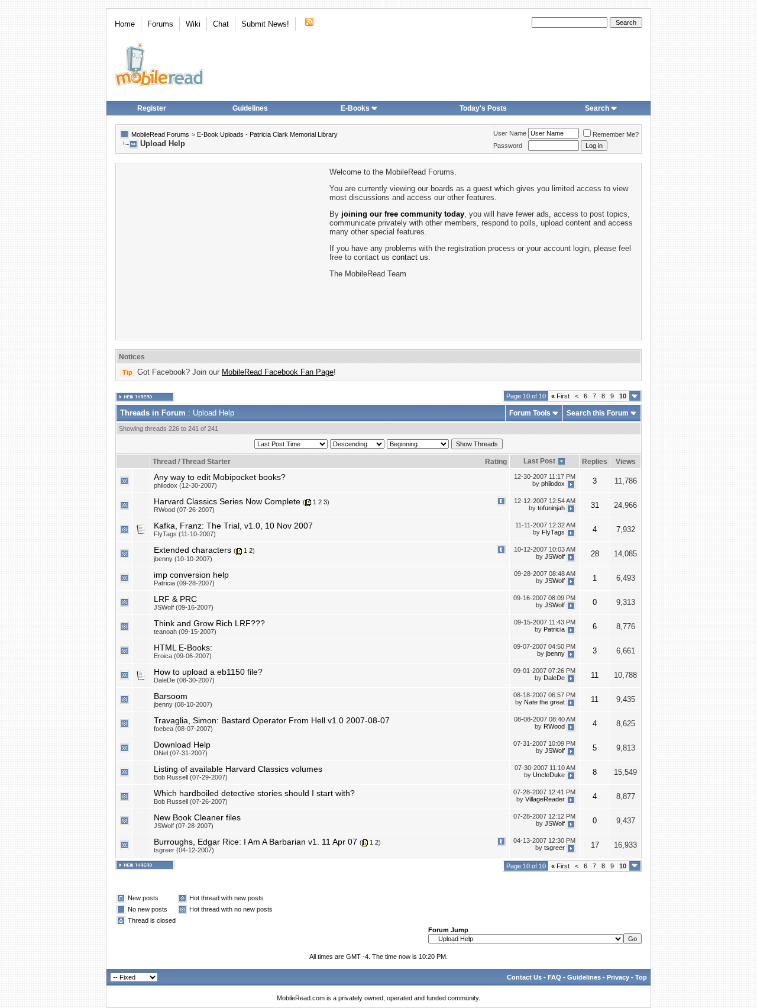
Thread (164, 462)
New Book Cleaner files (197, 817)
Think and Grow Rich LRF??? (209, 623)
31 (595, 505)
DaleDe (554, 677)
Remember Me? (616, 134)
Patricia (554, 629)
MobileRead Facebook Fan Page (278, 372)
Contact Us (524, 977)
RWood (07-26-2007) (184, 509)
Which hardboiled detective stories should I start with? (254, 793)
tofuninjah (551, 507)
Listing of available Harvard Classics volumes (238, 769)
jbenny (555, 653)
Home (125, 24)
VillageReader (545, 799)
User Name (509, 133)
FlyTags (553, 532)
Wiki (193, 24)
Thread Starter (206, 462)
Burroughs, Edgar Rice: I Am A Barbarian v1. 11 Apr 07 (255, 841)
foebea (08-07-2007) (183, 728)
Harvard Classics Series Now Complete (227, 501)
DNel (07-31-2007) (181, 752)
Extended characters (192, 550)
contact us (410, 257)
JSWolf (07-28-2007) (183, 825)
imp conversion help (191, 574)
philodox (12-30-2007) (185, 485)
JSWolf (555, 556)
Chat (221, 24)
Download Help (182, 744)
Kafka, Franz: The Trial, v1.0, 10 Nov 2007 (233, 525)
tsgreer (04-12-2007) (184, 850)
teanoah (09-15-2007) (185, 631)
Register (151, 108)
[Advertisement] (221, 250)
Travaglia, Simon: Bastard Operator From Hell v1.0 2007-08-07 (272, 720)
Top (641, 977)
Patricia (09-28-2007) (184, 583)
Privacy (618, 977)
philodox (553, 483)
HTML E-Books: (183, 647)
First (560, 396)
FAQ (554, 977)
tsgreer (554, 847)
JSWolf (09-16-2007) (183, 607)
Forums (160, 24)
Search (597, 108)
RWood (554, 726)
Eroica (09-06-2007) (183, 655)
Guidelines (250, 108)
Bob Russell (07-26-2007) (191, 801)
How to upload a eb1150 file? (208, 672)
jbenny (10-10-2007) (183, 558)
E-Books (355, 108)
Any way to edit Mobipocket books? (220, 477)
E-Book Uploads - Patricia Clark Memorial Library (267, 134)
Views (626, 462)
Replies (594, 462)
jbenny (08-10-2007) (183, 704)
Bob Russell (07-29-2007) (191, 777)
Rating (496, 462)
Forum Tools (530, 413)
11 (595, 675)
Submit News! (265, 24)
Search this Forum (598, 413)
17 (595, 844)
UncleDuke (549, 774)
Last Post (539, 461)
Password (507, 145)
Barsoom (170, 696)
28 (595, 553)
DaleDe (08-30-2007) (184, 680)
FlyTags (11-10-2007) (185, 533)
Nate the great (544, 702)
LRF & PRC (175, 599)
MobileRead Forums (160, 134)
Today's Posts (483, 108)
